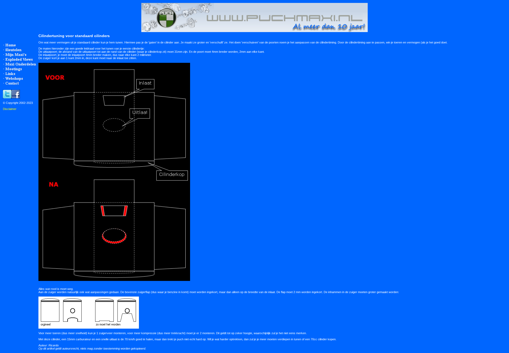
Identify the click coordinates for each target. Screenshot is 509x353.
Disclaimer (9, 109)
